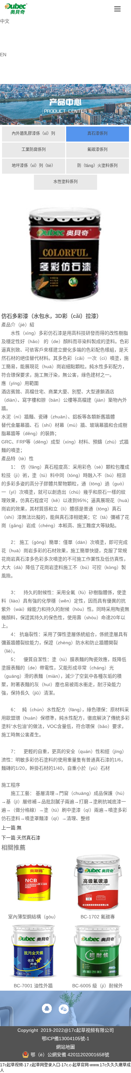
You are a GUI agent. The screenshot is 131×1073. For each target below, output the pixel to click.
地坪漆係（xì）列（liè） (33, 165)
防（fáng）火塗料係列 (97, 165)
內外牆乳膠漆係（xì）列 (33, 133)
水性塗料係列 (65, 181)
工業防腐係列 (33, 149)
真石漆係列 (97, 133)
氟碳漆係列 (97, 149)
